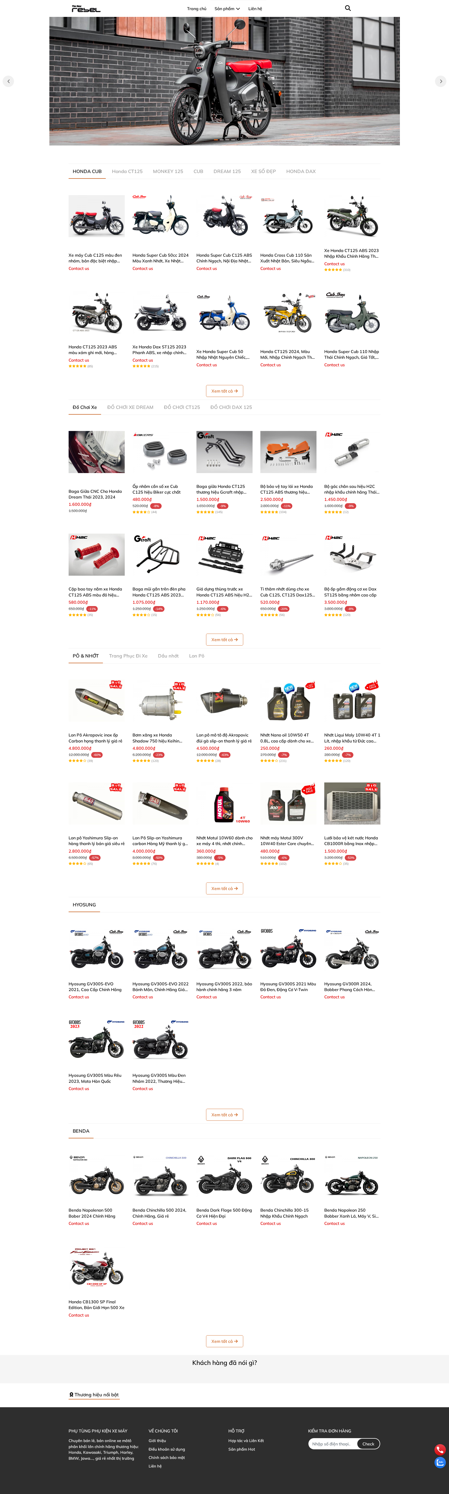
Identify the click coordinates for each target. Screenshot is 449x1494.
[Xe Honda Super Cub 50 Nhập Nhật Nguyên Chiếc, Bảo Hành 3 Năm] (224, 312)
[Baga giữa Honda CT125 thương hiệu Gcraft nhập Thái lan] (224, 452)
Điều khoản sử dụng (167, 1449)
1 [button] (216, 139)
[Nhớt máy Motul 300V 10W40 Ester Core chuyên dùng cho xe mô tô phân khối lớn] (288, 803)
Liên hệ (155, 1466)
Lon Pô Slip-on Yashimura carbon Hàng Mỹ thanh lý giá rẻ (161, 843)
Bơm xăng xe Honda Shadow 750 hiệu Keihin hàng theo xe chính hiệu (156, 740)
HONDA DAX (301, 171)
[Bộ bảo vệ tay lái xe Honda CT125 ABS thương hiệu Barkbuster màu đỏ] (288, 452)
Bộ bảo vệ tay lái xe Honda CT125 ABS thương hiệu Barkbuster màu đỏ (286, 492)
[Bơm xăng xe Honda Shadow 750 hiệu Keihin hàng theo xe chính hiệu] (161, 701)
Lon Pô (196, 656)
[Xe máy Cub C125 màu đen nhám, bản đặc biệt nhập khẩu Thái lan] (97, 216)
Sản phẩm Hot (241, 1449)
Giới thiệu (157, 1440)
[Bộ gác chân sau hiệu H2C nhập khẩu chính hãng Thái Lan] (352, 452)
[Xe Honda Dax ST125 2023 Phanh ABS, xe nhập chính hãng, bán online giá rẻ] (161, 312)
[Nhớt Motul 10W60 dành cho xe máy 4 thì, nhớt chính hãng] (224, 803)
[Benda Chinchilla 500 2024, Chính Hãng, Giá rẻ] (161, 1176)
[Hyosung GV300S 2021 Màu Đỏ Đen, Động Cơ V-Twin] (288, 949)
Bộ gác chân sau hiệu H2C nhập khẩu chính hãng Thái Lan (350, 492)
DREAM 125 (227, 171)
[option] (224, 81)
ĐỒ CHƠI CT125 (182, 407)
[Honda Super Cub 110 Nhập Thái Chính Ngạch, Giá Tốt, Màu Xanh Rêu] (352, 312)
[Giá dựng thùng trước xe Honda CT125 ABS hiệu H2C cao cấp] (224, 555)
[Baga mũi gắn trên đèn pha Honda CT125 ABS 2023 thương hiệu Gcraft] (161, 555)
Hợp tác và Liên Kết (246, 1440)
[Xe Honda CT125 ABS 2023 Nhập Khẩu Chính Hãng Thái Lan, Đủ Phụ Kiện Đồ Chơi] (352, 216)
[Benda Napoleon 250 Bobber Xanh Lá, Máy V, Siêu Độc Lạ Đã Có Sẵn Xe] (352, 1176)
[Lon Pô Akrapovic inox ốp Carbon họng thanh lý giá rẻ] (97, 701)
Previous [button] (8, 81)
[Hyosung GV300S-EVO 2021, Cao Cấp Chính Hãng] (97, 949)
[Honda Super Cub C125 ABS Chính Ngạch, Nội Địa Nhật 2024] (224, 216)
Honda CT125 (127, 171)
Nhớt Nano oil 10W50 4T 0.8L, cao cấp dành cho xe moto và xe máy (285, 740)
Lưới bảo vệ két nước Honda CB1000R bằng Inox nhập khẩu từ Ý (351, 843)
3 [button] (227, 139)
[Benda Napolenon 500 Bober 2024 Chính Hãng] (97, 1176)
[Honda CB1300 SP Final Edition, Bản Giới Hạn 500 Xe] (97, 1267)
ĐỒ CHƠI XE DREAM (130, 407)
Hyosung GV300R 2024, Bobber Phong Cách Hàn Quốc (348, 989)
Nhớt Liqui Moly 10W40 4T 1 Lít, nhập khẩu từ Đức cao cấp (352, 740)
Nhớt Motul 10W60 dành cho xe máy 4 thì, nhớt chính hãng (224, 843)
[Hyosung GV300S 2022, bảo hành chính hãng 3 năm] (224, 949)
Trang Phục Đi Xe (128, 656)
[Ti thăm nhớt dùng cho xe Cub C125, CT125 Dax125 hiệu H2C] (288, 555)
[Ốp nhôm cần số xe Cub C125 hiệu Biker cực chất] (161, 452)
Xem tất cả (222, 391)
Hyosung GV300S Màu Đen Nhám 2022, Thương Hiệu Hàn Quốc (159, 1081)
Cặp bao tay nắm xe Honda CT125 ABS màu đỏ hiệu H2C (95, 594)
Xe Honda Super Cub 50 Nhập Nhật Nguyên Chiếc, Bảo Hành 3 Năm (221, 357)
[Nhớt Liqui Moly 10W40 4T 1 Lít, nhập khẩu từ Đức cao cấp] (352, 701)
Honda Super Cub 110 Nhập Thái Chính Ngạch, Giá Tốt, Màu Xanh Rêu (351, 357)
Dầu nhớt (168, 656)
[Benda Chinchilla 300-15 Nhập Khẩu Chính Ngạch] (288, 1176)
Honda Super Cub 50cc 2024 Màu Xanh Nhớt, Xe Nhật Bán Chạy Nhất (161, 261)
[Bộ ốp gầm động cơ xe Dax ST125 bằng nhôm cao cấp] (352, 555)
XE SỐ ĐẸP (263, 171)
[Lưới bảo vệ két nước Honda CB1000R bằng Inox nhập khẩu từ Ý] (352, 803)
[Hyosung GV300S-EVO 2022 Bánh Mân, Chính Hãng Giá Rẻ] (161, 949)
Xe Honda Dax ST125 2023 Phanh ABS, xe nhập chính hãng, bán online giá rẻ (159, 352)
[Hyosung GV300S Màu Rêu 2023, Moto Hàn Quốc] (97, 1041)
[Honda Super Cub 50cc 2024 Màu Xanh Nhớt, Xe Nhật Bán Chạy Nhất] (161, 216)
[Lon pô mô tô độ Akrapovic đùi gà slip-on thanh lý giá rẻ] (224, 701)
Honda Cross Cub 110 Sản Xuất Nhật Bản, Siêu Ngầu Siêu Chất (286, 261)
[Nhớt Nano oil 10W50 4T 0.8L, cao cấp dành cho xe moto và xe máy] (288, 701)
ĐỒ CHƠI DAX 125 (231, 407)
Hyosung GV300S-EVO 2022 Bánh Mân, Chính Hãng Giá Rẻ (161, 989)
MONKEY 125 (168, 171)
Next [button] (440, 81)
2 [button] (222, 139)
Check (368, 1443)
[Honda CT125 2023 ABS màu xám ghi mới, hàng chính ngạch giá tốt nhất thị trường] (97, 312)
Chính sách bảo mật (167, 1457)
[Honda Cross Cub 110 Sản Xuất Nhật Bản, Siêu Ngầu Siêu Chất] (288, 216)
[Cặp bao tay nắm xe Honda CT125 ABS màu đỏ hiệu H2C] (97, 555)
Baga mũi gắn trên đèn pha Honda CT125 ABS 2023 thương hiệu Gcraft (159, 594)
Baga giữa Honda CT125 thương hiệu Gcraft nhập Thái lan (220, 492)
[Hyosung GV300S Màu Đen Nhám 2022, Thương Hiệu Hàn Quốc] (161, 1041)
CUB (198, 171)
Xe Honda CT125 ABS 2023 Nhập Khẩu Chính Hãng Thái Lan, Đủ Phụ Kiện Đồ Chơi (351, 256)
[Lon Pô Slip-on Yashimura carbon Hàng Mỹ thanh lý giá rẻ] (161, 803)
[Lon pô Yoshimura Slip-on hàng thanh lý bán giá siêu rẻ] (97, 803)
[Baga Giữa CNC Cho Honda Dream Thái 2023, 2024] (97, 452)
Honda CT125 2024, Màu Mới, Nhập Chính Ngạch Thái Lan (287, 357)
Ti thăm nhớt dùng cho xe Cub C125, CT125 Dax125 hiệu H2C (286, 594)
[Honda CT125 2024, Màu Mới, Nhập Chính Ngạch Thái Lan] (288, 312)
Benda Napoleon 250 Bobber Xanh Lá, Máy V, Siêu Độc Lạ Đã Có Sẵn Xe (352, 1215)
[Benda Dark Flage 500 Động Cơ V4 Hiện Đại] (224, 1176)
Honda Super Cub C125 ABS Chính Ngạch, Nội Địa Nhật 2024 (224, 261)
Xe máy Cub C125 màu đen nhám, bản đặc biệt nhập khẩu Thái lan (95, 261)
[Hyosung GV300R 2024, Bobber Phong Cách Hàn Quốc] (352, 949)
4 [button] (233, 139)
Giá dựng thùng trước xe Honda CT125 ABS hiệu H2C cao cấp (224, 594)
